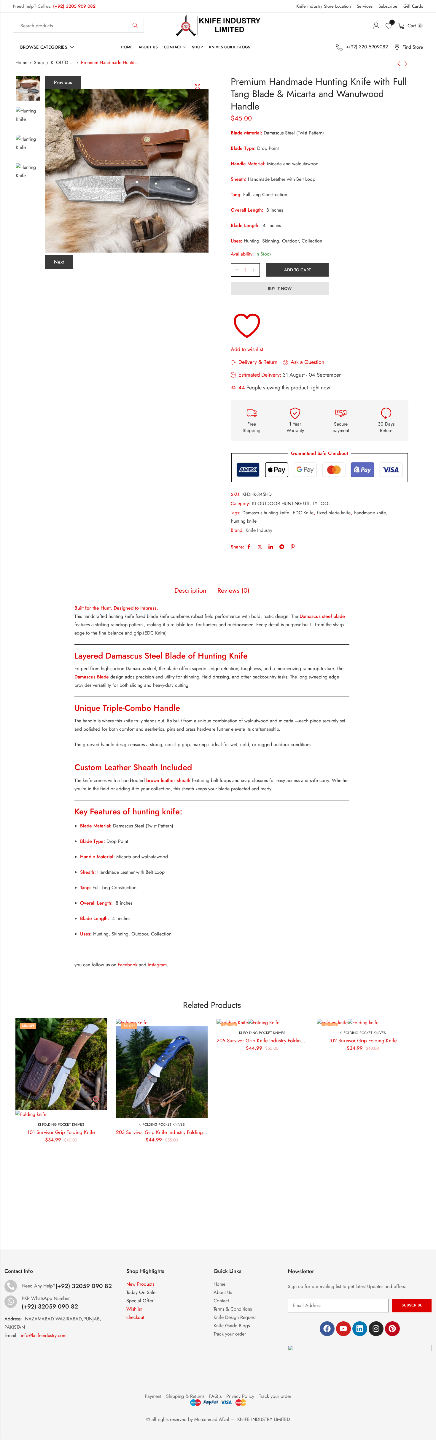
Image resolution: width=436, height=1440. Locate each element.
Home (21, 62)
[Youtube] (343, 1328)
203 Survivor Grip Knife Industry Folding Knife (121, 1132)
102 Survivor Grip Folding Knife (318, 1040)
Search (135, 26)
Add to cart (297, 270)
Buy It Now (280, 288)
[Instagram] (376, 1328)
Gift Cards (413, 6)
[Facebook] (327, 1328)
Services (365, 6)
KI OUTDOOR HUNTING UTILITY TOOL (62, 62)
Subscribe (387, 6)
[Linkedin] (359, 1328)
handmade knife (370, 512)
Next (59, 261)
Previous (63, 82)
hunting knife (244, 521)
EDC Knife (303, 512)
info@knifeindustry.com (43, 1335)
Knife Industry (259, 530)
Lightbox (197, 86)
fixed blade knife (334, 512)
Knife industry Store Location (323, 6)
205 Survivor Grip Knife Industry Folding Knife (221, 1040)
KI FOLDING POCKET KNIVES (117, 1124)
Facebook (127, 964)
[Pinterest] (392, 1328)
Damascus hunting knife (265, 512)
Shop (39, 62)
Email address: (338, 1305)
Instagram (157, 964)
